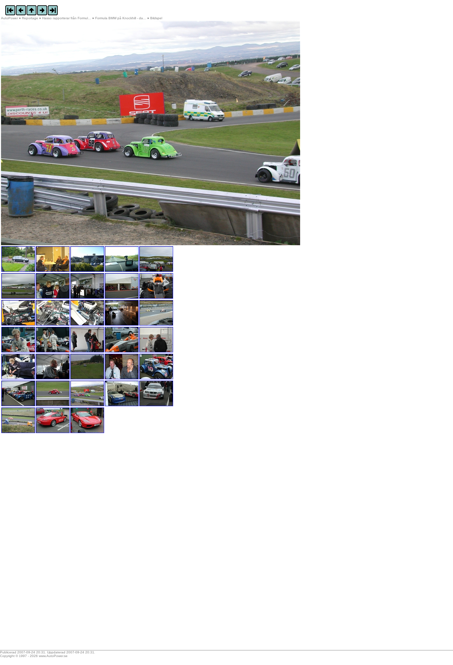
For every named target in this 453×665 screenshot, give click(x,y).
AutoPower (9, 18)
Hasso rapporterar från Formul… (66, 18)
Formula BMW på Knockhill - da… (120, 18)
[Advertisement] (42, 543)
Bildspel (156, 18)
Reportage (30, 18)
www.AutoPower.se (53, 656)
